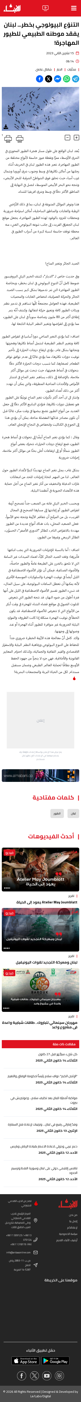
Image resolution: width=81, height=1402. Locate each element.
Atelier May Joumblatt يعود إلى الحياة (46, 902)
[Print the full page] (18, 138)
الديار (59, 69)
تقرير (71, 896)
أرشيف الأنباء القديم (66, 1240)
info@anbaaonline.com (18, 1252)
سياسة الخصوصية (68, 1233)
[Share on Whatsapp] (66, 78)
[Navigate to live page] (45, 8)
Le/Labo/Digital (40, 1396)
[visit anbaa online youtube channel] (46, 1375)
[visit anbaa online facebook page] (21, 1375)
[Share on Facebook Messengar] (57, 78)
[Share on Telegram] (75, 78)
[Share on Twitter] (48, 78)
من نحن (73, 1214)
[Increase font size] (76, 137)
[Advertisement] (40, 720)
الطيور (57, 813)
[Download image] (6, 126)
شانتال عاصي (43, 69)
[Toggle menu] (73, 8)
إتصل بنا (73, 1221)
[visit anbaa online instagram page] (59, 1375)
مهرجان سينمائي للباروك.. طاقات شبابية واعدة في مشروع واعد (39, 1024)
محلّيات (71, 69)
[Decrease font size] (67, 137)
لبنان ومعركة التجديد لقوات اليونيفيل (46, 962)
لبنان (73, 813)
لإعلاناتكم (72, 1227)
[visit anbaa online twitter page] (34, 1375)
